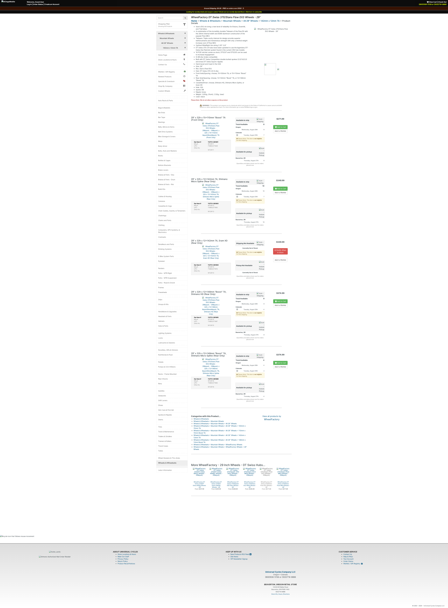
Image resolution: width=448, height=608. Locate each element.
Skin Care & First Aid (166, 410)
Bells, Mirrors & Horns (166, 127)
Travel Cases (163, 446)
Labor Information (165, 470)
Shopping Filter (164, 24)
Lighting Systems (164, 333)
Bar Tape (161, 117)
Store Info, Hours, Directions (280, 594)
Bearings (161, 122)
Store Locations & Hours (167, 60)
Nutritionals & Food (165, 355)
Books (160, 156)
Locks (160, 338)
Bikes (160, 141)
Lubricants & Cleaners (166, 343)
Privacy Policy (123, 559)
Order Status (38, 4)
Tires (160, 427)
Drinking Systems (165, 249)
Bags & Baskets (164, 108)
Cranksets (162, 237)
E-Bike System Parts (166, 256)
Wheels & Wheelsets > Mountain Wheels (209, 421)
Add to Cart (281, 127)
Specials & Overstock (166, 81)
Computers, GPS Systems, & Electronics (169, 231)
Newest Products (164, 77)
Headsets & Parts (164, 316)
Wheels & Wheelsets (167, 463)
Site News (234, 557)
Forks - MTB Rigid (165, 273)
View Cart (433, 2)
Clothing (161, 225)
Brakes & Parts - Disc (166, 175)
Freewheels (162, 292)
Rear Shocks (163, 379)
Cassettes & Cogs (165, 206)
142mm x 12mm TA (270, 21)
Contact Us (162, 65)
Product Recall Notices (126, 564)
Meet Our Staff (123, 557)
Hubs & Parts (163, 326)
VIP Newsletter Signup (239, 559)
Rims (160, 384)
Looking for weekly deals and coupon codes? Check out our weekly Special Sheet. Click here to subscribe (224, 12)
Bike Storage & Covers (166, 136)
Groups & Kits (163, 304)
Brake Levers (163, 170)
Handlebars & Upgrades (167, 312)
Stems (160, 420)
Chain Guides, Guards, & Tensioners (171, 211)
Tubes (160, 451)
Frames (161, 287)
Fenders (161, 268)
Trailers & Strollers (165, 436)
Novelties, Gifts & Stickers (168, 350)
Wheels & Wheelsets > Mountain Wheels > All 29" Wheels (215, 424)
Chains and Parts (164, 220)
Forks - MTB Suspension (167, 278)
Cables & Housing (165, 196)
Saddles (161, 391)
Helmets (161, 321)
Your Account (348, 559)
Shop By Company (165, 86)
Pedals (160, 362)
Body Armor (162, 146)
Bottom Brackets (164, 165)
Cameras (161, 201)
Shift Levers (162, 400)
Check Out (442, 2)
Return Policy (123, 561)
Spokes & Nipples (165, 415)
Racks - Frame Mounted (167, 374)
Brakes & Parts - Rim (166, 184)
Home (194, 21)
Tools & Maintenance (166, 432)
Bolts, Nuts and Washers (167, 151)
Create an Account (51, 4)
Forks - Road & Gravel (166, 283)
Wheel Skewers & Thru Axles (169, 458)
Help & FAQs (348, 557)
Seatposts (162, 396)
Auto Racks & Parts (165, 100)
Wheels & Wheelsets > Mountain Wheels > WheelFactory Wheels (218, 445)
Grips (160, 299)
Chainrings (162, 216)
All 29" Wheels (250, 21)
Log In (29, 4)
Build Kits (161, 189)
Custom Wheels (164, 91)
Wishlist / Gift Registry (166, 72)
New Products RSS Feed (240, 554)
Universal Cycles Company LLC (280, 572)
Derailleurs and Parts (166, 244)
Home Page (162, 55)
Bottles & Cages (164, 160)
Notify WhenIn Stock (281, 251)
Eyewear (161, 261)
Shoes (160, 405)
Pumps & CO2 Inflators (166, 367)
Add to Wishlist (280, 131)
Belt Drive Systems (165, 132)
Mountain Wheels (232, 21)
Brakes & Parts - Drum (166, 180)
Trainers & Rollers (164, 441)
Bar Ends (161, 113)
